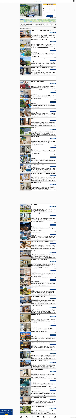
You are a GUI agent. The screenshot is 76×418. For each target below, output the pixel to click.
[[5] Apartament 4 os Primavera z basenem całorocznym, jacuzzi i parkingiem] (25, 71)
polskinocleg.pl (38, 1)
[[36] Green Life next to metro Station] (25, 373)
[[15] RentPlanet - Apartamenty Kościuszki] (25, 168)
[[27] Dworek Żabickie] (25, 290)
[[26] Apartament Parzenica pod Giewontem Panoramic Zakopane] (25, 281)
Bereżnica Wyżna (22, 128)
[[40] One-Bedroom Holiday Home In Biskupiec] (25, 410)
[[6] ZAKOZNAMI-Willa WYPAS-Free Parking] (25, 85)
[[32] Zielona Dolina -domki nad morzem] (25, 336)
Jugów (21, 146)
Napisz (75, 417)
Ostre (20, 223)
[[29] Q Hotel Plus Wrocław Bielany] (25, 309)
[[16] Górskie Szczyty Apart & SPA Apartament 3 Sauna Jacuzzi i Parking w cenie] (25, 177)
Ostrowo (21, 100)
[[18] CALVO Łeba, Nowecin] (25, 208)
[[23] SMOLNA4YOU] (25, 254)
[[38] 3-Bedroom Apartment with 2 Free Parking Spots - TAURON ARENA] (25, 391)
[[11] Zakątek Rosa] (25, 131)
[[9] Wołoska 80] (25, 112)
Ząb (20, 361)
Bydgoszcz (21, 137)
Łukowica (21, 155)
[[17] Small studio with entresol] (25, 186)
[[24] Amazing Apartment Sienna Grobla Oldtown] (25, 263)
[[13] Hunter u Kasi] (25, 149)
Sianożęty (21, 333)
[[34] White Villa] (25, 355)
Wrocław (21, 306)
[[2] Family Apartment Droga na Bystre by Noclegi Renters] (25, 43)
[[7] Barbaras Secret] (25, 94)
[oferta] (22, 74)
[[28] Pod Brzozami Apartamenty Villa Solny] (25, 300)
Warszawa (21, 251)
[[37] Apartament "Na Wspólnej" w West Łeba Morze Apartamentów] (25, 382)
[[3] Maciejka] (25, 52)
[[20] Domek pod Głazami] (25, 226)
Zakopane (21, 40)
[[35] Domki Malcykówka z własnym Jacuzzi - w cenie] (25, 364)
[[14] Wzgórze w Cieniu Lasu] (25, 158)
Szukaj (49, 16)
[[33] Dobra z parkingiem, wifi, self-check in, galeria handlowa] (25, 346)
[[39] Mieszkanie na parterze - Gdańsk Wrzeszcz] (25, 401)
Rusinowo (21, 49)
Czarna (21, 58)
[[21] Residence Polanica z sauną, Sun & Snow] (25, 235)
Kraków (21, 31)
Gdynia (21, 315)
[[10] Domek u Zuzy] (25, 122)
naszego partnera (47, 47)
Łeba (20, 205)
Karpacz (21, 214)
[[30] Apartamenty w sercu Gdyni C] (25, 318)
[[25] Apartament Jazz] (25, 272)
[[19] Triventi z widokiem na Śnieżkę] (25, 217)
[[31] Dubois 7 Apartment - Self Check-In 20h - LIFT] (25, 327)
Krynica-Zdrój (21, 269)
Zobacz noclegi (52, 32)
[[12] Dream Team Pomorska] (25, 140)
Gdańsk (21, 91)
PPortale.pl (3, 417)
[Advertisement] (38, 197)
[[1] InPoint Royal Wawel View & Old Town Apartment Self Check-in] (25, 34)
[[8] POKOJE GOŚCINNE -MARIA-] (25, 103)
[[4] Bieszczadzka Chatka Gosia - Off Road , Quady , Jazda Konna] (25, 61)
